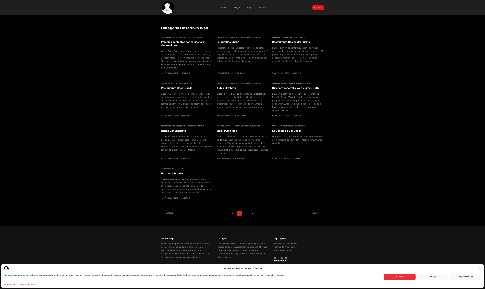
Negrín (237, 7)
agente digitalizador (255, 243)
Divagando (180, 37)
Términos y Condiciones (285, 243)
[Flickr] (279, 258)
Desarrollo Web (168, 37)
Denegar (433, 277)
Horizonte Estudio (172, 173)
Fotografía (245, 37)
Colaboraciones (288, 83)
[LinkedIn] (275, 258)
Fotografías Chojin (228, 42)
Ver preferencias (465, 277)
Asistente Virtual (174, 250)
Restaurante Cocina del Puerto (291, 42)
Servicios (223, 7)
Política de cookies (10, 284)
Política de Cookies (283, 250)
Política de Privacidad (284, 247)
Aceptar (400, 277)
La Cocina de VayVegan (286, 130)
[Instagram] (282, 258)
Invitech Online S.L (231, 243)
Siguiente (315, 213)
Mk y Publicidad (182, 253)
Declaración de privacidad (27, 284)
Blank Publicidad (227, 130)
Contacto (261, 7)
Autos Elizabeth (226, 88)
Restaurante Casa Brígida (176, 88)
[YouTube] (286, 258)
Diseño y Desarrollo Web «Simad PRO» (296, 88)
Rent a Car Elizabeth (173, 130)
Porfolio (200, 37)
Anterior (169, 213)
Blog (249, 7)
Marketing (190, 37)
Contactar (318, 8)
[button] (480, 268)
